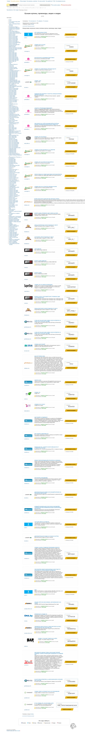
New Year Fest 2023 (13, 140)
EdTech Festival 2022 (13, 89)
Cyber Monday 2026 (13, 76)
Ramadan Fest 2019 (13, 163)
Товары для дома (13, 233)
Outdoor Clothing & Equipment (15, 155)
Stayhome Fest (12, 171)
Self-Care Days (12, 166)
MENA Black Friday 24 (13, 132)
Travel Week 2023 (13, 185)
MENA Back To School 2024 (15, 131)
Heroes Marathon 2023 (14, 108)
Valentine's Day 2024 (13, 191)
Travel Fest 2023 (12, 183)
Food (10, 102)
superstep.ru (26, 291)
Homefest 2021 (12, 112)
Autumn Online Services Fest (15, 33)
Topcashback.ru (10, 9)
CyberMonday (12, 77)
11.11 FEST (11, 22)
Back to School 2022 (13, 38)
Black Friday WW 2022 (14, 59)
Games (10, 105)
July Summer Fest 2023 (14, 117)
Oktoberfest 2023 (12, 149)
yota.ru (25, 37)
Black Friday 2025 (13, 56)
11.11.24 (11, 25)
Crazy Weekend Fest (13, 71)
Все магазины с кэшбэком (32, 1)
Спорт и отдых (12, 227)
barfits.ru (26, 646)
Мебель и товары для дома (15, 221)
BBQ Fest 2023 (12, 46)
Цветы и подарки (12, 241)
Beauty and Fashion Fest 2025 (15, 48)
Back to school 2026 (13, 41)
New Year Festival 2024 (14, 142)
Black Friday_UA (12, 61)
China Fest (11, 65)
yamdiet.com (26, 697)
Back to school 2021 (13, 37)
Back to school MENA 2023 (14, 42)
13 (33, 26)
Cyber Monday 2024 (13, 74)
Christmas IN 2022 (13, 67)
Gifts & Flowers (12, 106)
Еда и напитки (12, 209)
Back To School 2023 (13, 39)
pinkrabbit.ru (26, 62)
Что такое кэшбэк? (41, 1)
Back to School (12, 34)
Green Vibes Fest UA (13, 107)
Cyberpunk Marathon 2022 (14, 81)
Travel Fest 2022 (12, 182)
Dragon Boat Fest (12, 85)
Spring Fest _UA (12, 170)
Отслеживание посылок (60, 1)
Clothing (11, 69)
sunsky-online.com (28, 608)
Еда (10, 208)
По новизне (45, 21)
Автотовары (11, 203)
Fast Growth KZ (12, 98)
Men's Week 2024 (12, 128)
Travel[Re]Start (12, 186)
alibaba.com (26, 205)
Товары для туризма (13, 235)
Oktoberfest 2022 (12, 148)
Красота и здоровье (13, 218)
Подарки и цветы (12, 224)
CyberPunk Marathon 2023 (14, 82)
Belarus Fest (11, 50)
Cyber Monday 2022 (13, 72)
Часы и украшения (13, 242)
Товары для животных (14, 234)
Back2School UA (12, 45)
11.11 (10, 19)
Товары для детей (13, 232)
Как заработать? (49, 1)
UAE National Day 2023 (14, 187)
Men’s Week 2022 (13, 137)
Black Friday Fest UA (13, 57)
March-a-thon (12, 121)
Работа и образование (14, 225)
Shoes (10, 168)
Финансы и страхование (14, 239)
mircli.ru (26, 399)
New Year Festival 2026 (14, 143)
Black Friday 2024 (13, 55)
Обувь (10, 222)
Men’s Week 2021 (13, 136)
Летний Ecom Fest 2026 (14, 219)
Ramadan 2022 (12, 160)
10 (29, 26)
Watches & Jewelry (13, 196)
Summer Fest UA (12, 175)
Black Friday (11, 51)
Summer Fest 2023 (13, 174)
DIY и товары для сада (14, 83)
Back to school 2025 (13, 40)
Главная (8, 1)
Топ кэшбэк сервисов (15, 1)
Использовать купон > (71, 34)
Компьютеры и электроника (15, 216)
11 (31, 26)
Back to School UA (13, 43)
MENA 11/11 (11, 130)
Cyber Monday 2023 (13, 73)
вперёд (32, 24)
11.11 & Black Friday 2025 (14, 21)
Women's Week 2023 (13, 200)
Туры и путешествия (13, 237)
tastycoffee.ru (27, 143)
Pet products (11, 158)
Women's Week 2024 (13, 201)
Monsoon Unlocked (13, 139)
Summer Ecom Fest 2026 (14, 172)
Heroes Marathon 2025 (14, 109)
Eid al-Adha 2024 (12, 91)
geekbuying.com (27, 327)
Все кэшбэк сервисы (56, 4)
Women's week (12, 199)
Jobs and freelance (13, 116)
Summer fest (11, 173)
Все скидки (16, 9)
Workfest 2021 (12, 202)
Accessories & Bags (13, 26)
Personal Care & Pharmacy (14, 157)
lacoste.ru (26, 87)
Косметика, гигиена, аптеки (15, 217)
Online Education (12, 152)
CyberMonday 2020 (13, 80)
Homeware (11, 113)
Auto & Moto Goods (13, 31)
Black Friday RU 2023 (13, 58)
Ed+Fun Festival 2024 (13, 88)
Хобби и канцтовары (13, 240)
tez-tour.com (26, 350)
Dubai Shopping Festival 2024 (15, 86)
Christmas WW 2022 (13, 68)
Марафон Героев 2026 (14, 220)
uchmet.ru (26, 665)
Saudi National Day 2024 (14, 165)
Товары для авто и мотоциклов (13, 230)
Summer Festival (12, 176)
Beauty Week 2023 (13, 49)
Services (11, 167)
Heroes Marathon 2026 (14, 110)
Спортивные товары (13, 228)
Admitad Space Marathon (14, 29)
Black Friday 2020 (13, 52)
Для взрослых (12, 207)
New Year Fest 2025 (13, 141)
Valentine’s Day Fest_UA (14, 195)
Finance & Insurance (13, 99)
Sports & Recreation (13, 169)
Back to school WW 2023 (14, 44)
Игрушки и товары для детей (15, 211)
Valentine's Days (12, 193)
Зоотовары (11, 210)
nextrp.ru (26, 219)
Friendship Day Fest (13, 103)
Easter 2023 (11, 87)
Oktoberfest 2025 (12, 151)
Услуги (10, 238)
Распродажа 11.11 (13, 226)
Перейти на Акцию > (71, 50)
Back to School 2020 (13, 36)
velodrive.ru (26, 385)
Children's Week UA (13, 64)
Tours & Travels (12, 178)
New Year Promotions (13, 144)
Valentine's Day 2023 (13, 190)
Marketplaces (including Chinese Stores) (14, 123)
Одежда (11, 223)
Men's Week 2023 (12, 127)
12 (32, 26)
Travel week (11, 184)
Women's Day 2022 (13, 198)
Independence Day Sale (14, 114)
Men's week (11, 125)
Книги (10, 215)
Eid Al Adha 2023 (12, 90)
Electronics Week (12, 92)
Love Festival (12, 119)
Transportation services (14, 181)
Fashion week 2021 (13, 97)
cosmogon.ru (27, 51)
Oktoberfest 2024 (12, 150)
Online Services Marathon (14, 153)
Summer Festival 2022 (13, 177)
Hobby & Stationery (13, 111)
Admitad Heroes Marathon (14, 27)
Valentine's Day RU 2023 (14, 192)
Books (10, 62)
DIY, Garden (11, 84)
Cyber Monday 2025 (13, 75)
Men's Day (11, 124)
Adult (10, 30)
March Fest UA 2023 (13, 120)
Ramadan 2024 (12, 162)
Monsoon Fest (12, 138)
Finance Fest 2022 (13, 100)
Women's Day (12, 197)
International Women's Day (14, 115)
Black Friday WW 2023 (14, 60)
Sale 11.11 (11, 164)
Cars (10, 63)
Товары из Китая (12, 236)
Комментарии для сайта (13, 730)
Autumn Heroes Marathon (14, 32)
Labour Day (11, 118)
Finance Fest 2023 (13, 101)
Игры (10, 212)
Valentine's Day (12, 188)
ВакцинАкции (12, 206)
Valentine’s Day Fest (13, 194)
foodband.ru (26, 231)
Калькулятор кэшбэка (66, 4)
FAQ (54, 1)
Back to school (12, 35)
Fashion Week (12, 95)
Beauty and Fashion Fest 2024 (15, 47)
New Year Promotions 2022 (14, 147)
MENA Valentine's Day (13, 135)
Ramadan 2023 (12, 161)
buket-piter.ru (27, 410)
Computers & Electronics (14, 70)
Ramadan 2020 (12, 159)
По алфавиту (40, 21)
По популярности (32, 21)
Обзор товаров (23, 1)
